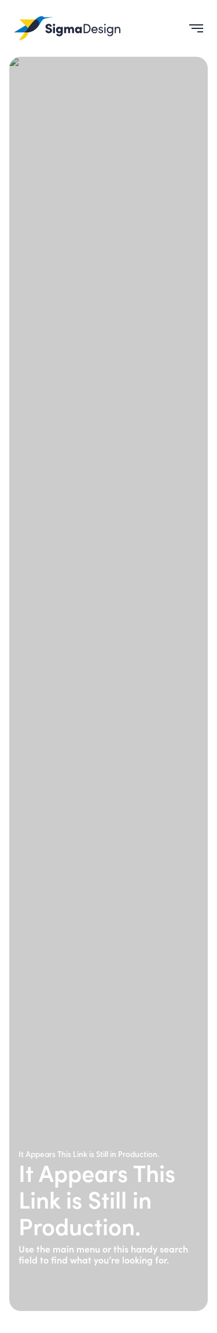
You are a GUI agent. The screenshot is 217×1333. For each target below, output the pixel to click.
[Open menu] (191, 28)
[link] (67, 28)
